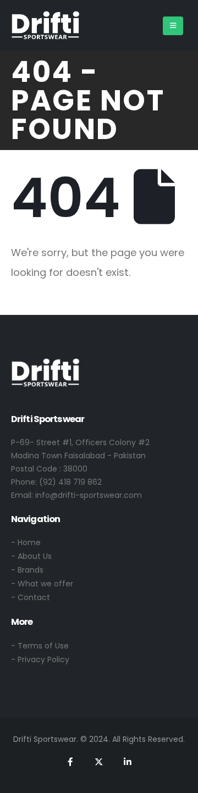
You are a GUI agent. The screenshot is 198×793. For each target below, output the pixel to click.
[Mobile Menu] (173, 25)
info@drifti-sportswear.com (88, 495)
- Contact (30, 597)
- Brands (27, 569)
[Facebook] (70, 761)
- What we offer (42, 583)
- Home (26, 542)
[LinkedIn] (127, 761)
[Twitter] (99, 761)
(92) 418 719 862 (70, 481)
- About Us (31, 556)
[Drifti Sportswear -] (45, 25)
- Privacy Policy (40, 659)
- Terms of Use (40, 645)
